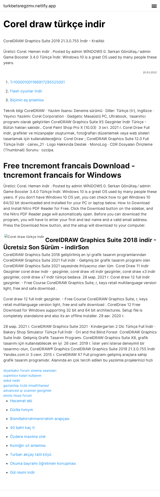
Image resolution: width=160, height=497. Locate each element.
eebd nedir (11, 380)
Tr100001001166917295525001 (37, 82)
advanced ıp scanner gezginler (27, 390)
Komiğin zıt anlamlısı (28, 445)
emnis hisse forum (17, 395)
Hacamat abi (21, 401)
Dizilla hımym (21, 410)
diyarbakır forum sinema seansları (29, 370)
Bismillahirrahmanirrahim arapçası (39, 418)
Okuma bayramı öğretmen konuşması (43, 463)
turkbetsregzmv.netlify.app (29, 6)
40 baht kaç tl (22, 427)
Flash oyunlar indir (26, 91)
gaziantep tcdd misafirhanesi (26, 385)
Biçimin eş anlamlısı (27, 100)
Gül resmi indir (22, 472)
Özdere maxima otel (27, 436)
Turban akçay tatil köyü (30, 454)
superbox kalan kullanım (22, 375)
